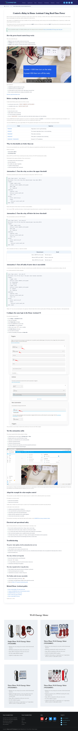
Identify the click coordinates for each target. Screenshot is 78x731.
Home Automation (5, 724)
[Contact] (57, 4)
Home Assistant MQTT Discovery (14, 596)
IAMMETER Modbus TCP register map (15, 592)
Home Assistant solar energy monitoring (15, 594)
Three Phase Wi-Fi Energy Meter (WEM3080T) (55, 642)
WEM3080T (10, 133)
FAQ (22, 721)
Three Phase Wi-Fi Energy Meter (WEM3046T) (19, 686)
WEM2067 (10, 131)
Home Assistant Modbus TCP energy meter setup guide (53, 29)
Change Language (34, 729)
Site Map (23, 724)
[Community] (46, 4)
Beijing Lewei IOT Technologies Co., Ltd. (13, 729)
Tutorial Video (24, 722)
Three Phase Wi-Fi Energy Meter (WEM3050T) (55, 686)
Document (23, 719)
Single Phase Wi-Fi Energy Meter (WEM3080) (19, 642)
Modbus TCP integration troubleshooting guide (20, 582)
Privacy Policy (29, 729)
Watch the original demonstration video (13, 94)
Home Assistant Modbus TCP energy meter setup (16, 589)
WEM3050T (10, 136)
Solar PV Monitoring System (7, 722)
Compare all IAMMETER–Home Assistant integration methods (19, 591)
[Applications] (30, 4)
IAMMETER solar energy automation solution (42, 518)
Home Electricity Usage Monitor (8, 721)
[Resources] (40, 4)
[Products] (24, 4)
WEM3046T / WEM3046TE (13, 139)
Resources (23, 717)
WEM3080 (10, 128)
